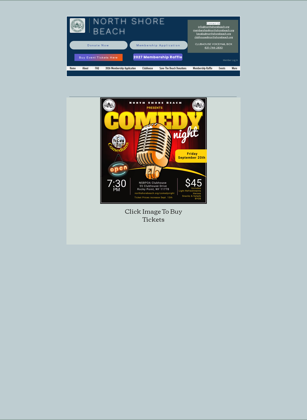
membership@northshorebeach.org (213, 30)
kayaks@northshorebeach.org (213, 33)
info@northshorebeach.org (213, 26)
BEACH (109, 31)
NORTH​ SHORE (129, 21)
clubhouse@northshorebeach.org (214, 37)
